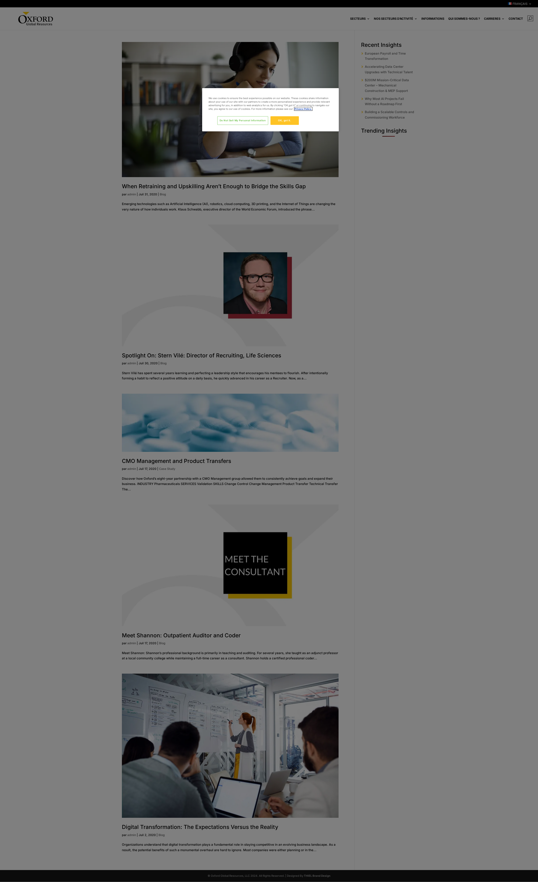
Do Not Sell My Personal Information (243, 120)
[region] (270, 109)
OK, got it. (284, 120)
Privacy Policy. (303, 108)
